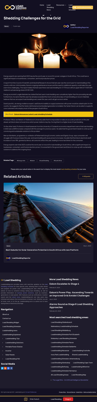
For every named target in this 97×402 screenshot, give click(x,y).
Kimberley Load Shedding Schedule (64, 338)
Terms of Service (71, 392)
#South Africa (58, 160)
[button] (85, 176)
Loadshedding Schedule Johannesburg (65, 359)
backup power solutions (25, 293)
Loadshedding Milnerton (81, 367)
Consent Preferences (31, 392)
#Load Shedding (44, 160)
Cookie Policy (79, 392)
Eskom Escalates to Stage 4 (64, 283)
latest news (16, 297)
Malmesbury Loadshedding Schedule (64, 326)
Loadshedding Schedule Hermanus (64, 371)
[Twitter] (2, 368)
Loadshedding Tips (12, 339)
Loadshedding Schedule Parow (62, 342)
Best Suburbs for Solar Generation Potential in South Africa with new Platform (42, 250)
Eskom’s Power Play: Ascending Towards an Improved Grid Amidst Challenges (71, 294)
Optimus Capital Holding (89, 392)
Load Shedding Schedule (72, 7)
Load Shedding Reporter (79, 27)
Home (42, 5)
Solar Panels (10, 355)
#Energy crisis (21, 160)
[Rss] (5, 368)
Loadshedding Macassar (60, 351)
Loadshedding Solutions (14, 343)
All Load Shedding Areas (59, 375)
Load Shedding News (50, 7)
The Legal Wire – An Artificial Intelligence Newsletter (70, 380)
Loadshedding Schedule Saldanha (63, 347)
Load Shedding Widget (10, 322)
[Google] (8, 368)
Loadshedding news (9, 330)
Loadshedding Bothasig (59, 367)
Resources (60, 5)
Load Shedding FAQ (12, 359)
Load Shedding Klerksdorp (60, 363)
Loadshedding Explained (11, 335)
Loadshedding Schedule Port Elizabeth (65, 334)
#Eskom (32, 160)
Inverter (8, 351)
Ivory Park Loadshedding (60, 355)
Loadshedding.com (16, 7)
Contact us (6, 318)
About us (5, 314)
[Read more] (48, 213)
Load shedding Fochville (81, 351)
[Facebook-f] (11, 368)
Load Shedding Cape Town (83, 363)
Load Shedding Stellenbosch (61, 322)
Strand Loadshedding (80, 355)
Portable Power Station (14, 347)
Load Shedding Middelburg (61, 330)
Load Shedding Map (79, 375)
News (6, 26)
